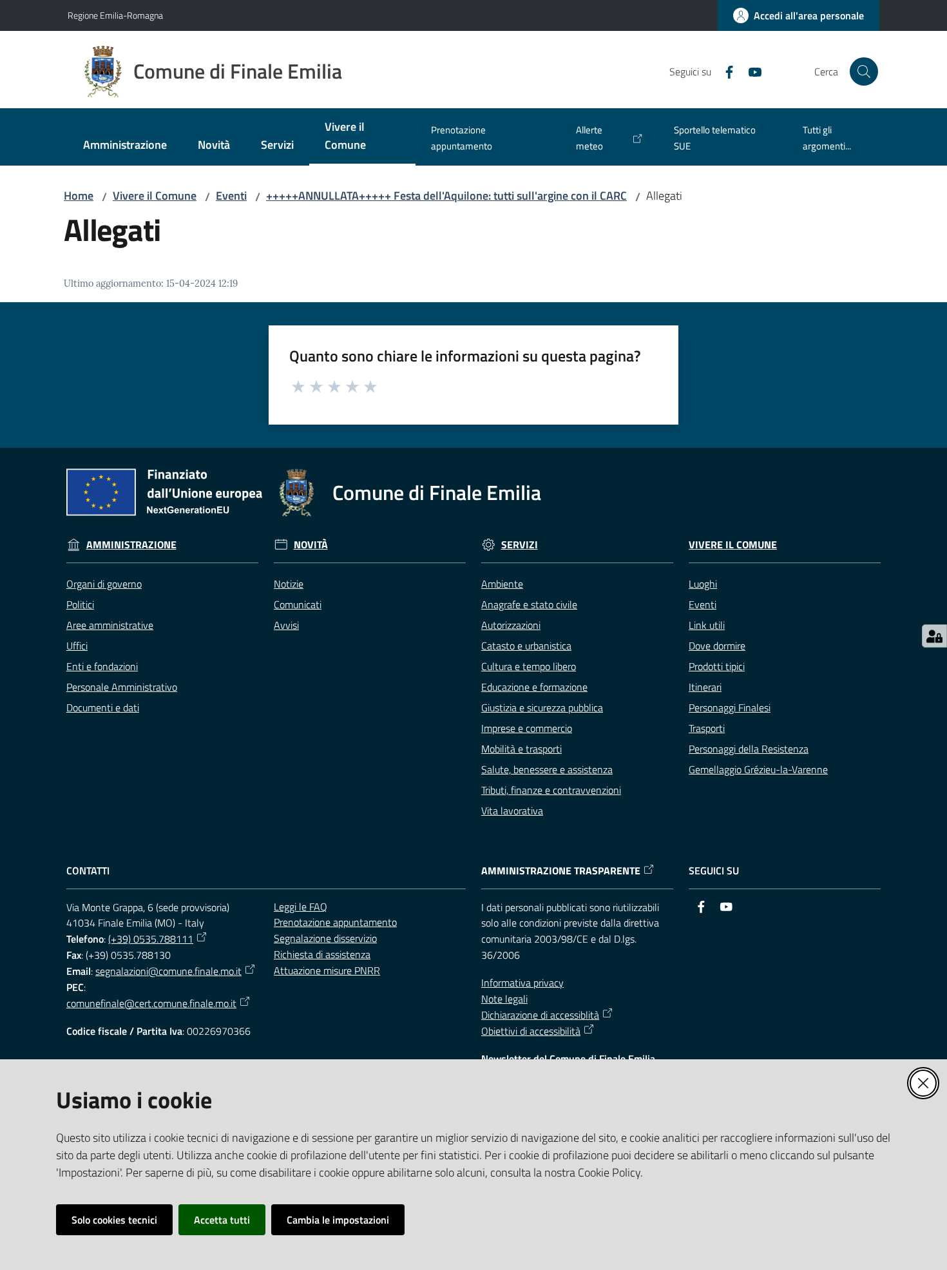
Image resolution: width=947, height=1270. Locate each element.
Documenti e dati (102, 707)
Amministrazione (131, 544)
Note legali (504, 998)
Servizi (519, 544)
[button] (863, 71)
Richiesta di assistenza (322, 954)
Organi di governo (104, 584)
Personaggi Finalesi (729, 707)
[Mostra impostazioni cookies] (934, 636)
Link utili (707, 625)
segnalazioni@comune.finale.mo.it (168, 971)
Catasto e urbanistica (526, 645)
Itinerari (705, 687)
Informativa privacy (522, 982)
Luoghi (703, 584)
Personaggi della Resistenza (748, 748)
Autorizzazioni (510, 625)
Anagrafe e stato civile (529, 604)
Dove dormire (717, 645)
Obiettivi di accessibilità (530, 1031)
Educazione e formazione (534, 687)
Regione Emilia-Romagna (115, 15)
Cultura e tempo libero (528, 666)
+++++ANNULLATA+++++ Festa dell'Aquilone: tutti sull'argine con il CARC (446, 195)
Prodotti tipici (717, 666)
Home (78, 195)
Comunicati (297, 604)
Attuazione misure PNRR (327, 970)
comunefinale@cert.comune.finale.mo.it (151, 1003)
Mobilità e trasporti (521, 748)
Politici (80, 604)
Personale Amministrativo (121, 687)
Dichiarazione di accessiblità (540, 1015)
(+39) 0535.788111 (150, 939)
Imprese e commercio (526, 728)
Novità (311, 544)
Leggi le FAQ (300, 906)
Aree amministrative (109, 625)
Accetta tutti (222, 1219)
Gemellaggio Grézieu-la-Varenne (758, 769)
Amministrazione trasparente (560, 870)
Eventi (231, 195)
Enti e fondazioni (102, 666)
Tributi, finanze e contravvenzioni (551, 790)
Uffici (77, 645)
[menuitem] (125, 146)
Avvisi (286, 625)
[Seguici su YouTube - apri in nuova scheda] (750, 71)
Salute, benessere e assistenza (547, 769)
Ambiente (502, 584)
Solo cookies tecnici (114, 1219)
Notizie (288, 584)
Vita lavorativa (512, 810)
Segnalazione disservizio (325, 938)
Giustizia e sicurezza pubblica (542, 707)
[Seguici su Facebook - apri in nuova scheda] (724, 71)
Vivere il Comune (154, 195)
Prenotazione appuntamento (335, 922)
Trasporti (707, 728)
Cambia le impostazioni (338, 1219)
